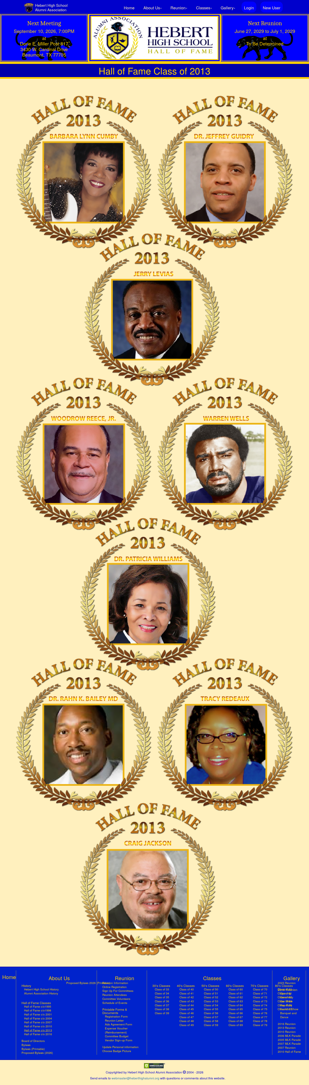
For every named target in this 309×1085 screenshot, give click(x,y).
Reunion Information (115, 983)
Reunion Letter (114, 1020)
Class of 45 (186, 1009)
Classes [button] (203, 7)
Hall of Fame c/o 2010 (38, 1026)
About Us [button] (151, 7)
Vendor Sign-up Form (118, 1040)
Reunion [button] (178, 7)
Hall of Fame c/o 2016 (38, 1034)
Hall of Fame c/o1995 (37, 1006)
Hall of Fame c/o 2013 (41, 1030)
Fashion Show (289, 1009)
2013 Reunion (287, 1028)
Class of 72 (260, 997)
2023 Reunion (287, 983)
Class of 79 (260, 1025)
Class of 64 (236, 1005)
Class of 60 (236, 989)
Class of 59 (211, 1025)
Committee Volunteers (116, 999)
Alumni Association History (41, 993)
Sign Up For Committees (117, 991)
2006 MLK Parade (289, 1036)
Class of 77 (260, 1017)
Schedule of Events (114, 1003)
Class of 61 (236, 993)
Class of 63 (236, 1001)
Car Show (286, 1001)
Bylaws (26, 1045)
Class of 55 (211, 1009)
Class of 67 (236, 1017)
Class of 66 (236, 1013)
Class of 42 (186, 997)
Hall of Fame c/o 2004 (38, 1018)
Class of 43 (186, 1001)
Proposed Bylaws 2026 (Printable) (88, 983)
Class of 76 (260, 1013)
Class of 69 (236, 1025)
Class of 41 (186, 993)
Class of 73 (260, 1001)
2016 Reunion (287, 1024)
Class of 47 (186, 1017)
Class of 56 (211, 1013)
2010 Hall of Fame (289, 1052)
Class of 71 (260, 993)
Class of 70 (260, 989)
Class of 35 (162, 997)
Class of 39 (162, 1013)
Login (249, 7)
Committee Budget (116, 1036)
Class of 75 (260, 1009)
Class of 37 (162, 1005)
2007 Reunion (287, 1048)
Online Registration (114, 987)
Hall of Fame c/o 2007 (38, 1022)
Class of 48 (186, 1021)
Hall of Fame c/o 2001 (38, 1014)
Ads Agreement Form (118, 1024)
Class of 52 (211, 997)
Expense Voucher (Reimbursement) (116, 1030)
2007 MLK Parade (289, 1043)
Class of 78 (260, 1021)
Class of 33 (162, 989)
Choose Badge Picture (116, 1051)
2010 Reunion (287, 1032)
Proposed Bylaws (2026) (37, 1053)
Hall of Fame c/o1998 (37, 1010)
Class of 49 (186, 1025)
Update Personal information (120, 1047)
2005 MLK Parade (289, 1040)
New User (271, 7)
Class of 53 (211, 1001)
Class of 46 (186, 1013)
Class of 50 (211, 989)
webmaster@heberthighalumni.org (135, 1078)
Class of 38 (162, 1009)
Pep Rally (286, 1005)
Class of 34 (162, 993)
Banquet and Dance (288, 1015)
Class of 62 (236, 997)
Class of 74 (260, 1005)
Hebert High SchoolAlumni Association (51, 7)
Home (129, 7)
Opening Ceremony (286, 995)
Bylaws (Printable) (33, 1049)
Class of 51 (211, 993)
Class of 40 (186, 989)
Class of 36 (162, 1001)
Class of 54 (211, 1005)
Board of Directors (33, 1041)
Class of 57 (211, 1017)
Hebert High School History (41, 989)
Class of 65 (236, 1009)
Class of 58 (211, 1021)
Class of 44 (186, 1005)
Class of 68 (236, 1021)
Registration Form (116, 1016)
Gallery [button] (227, 7)
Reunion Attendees (114, 995)
